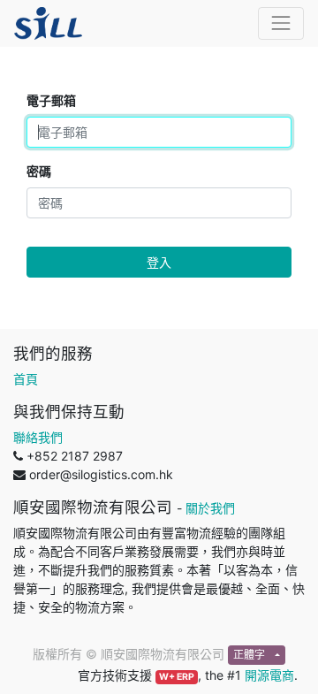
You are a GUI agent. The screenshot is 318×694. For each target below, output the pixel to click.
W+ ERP (176, 677)
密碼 (38, 171)
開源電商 (269, 675)
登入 (159, 262)
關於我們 (210, 507)
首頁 (25, 378)
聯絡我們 (38, 437)
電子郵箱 (51, 100)
